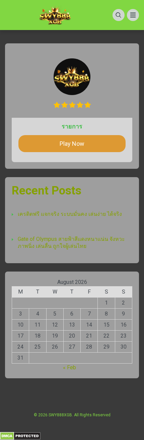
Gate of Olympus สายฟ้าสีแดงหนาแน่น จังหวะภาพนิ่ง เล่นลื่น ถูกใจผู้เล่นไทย (71, 242)
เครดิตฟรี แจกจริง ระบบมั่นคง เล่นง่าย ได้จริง (70, 214)
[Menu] (133, 15)
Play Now (72, 143)
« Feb (69, 367)
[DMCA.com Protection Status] (20, 435)
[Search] (119, 15)
